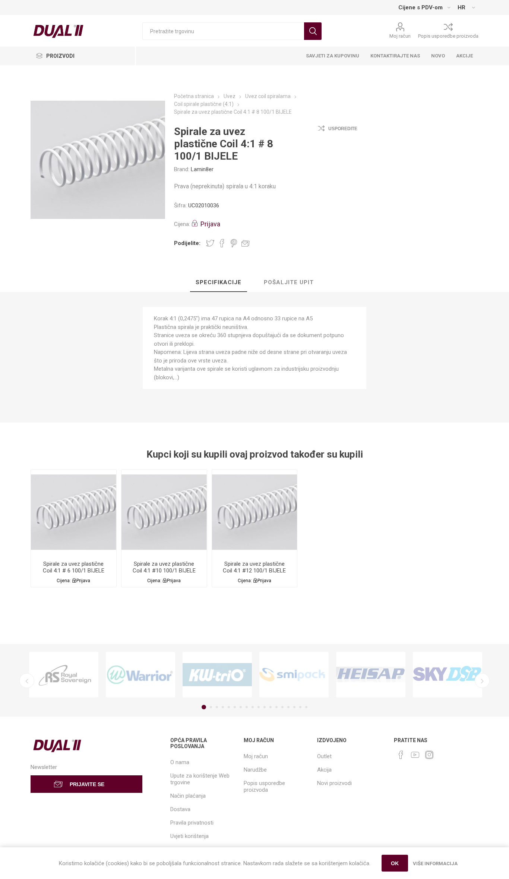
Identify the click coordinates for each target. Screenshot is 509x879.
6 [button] (235, 707)
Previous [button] (26, 680)
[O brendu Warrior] (140, 675)
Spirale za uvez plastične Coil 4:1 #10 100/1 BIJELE (164, 567)
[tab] (218, 282)
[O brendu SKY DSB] (447, 675)
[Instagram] (429, 755)
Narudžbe (255, 769)
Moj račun (400, 36)
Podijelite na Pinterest (234, 243)
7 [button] (241, 707)
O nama (179, 762)
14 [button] (282, 707)
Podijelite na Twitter (210, 243)
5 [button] (229, 707)
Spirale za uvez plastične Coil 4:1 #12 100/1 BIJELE (254, 567)
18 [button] (306, 707)
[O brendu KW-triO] (217, 675)
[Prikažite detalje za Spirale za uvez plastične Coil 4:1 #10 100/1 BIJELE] (164, 512)
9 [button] (253, 707)
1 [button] (204, 707)
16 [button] (294, 707)
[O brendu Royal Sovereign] (63, 675)
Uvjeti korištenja (189, 836)
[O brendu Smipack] (294, 675)
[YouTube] (415, 755)
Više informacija (435, 863)
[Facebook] (401, 755)
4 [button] (223, 707)
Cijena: (182, 224)
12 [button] (270, 707)
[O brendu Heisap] (370, 675)
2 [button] (211, 707)
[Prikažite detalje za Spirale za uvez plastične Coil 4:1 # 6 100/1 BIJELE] (73, 512)
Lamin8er (202, 169)
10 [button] (258, 707)
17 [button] (300, 707)
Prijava (210, 224)
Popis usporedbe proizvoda (448, 36)
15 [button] (288, 707)
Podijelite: (187, 243)
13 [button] (276, 707)
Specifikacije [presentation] (218, 282)
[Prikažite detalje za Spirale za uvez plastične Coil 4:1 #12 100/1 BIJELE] (254, 512)
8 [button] (247, 707)
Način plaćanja (188, 795)
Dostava (180, 809)
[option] (63, 675)
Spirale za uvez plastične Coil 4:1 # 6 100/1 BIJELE (73, 567)
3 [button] (217, 707)
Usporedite (342, 128)
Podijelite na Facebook (222, 243)
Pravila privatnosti (192, 822)
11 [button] (264, 707)
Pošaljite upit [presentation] (289, 282)
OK (395, 863)
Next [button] (482, 680)
